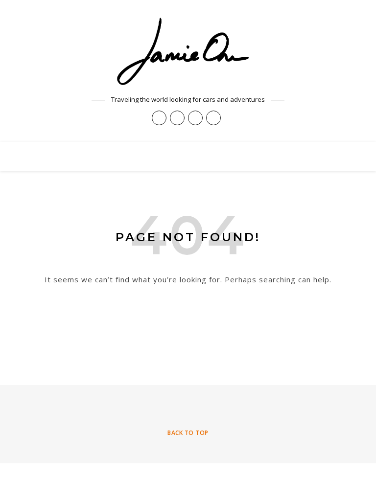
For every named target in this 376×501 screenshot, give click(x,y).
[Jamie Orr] (188, 52)
